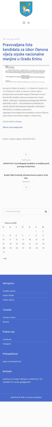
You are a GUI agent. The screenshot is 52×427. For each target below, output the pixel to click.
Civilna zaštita (8, 300)
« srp (5, 258)
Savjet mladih (8, 295)
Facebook (7, 339)
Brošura (6, 322)
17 (3, 243)
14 (30, 239)
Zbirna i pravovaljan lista (12, 127)
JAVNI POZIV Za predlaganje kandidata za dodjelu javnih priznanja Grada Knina (26, 165)
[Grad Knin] (26, 9)
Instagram (7, 344)
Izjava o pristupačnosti (12, 361)
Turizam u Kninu (9, 317)
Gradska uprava (9, 291)
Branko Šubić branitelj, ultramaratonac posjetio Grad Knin (26, 177)
